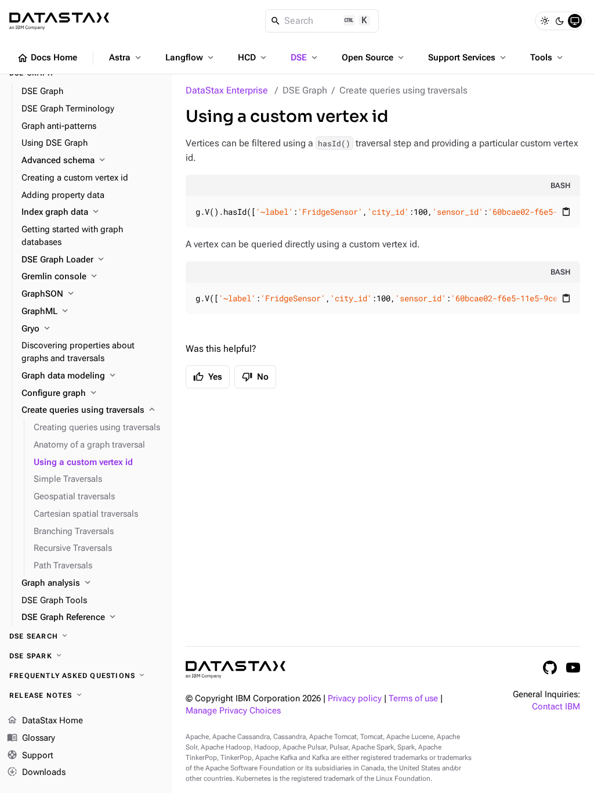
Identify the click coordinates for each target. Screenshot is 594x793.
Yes (207, 377)
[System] (575, 21)
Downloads (36, 771)
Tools (547, 57)
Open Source (374, 57)
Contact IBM (556, 707)
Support (30, 754)
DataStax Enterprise (227, 90)
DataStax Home (45, 720)
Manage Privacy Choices (233, 711)
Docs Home (47, 58)
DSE (305, 57)
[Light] (545, 21)
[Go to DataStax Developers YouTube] (573, 668)
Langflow (190, 57)
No (255, 377)
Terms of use (413, 699)
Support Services (468, 57)
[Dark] (560, 21)
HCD (253, 57)
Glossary (31, 737)
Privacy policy (355, 699)
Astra (126, 57)
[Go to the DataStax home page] (235, 670)
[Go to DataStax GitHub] (550, 668)
